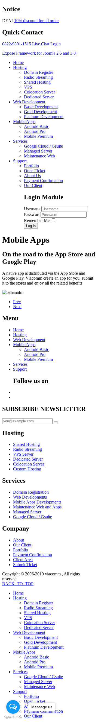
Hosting (20, 67)
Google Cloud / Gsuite (43, 146)
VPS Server (23, 454)
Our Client (33, 185)
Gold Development (40, 111)
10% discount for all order (36, 20)
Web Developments (30, 497)
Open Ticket (34, 170)
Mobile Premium (38, 136)
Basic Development (41, 106)
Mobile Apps (24, 121)
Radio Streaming (38, 77)
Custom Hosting (27, 469)
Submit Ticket (25, 564)
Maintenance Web (39, 156)
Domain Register (38, 72)
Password (32, 214)
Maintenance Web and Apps (37, 507)
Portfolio (31, 165)
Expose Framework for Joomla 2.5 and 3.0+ (40, 53)
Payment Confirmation (43, 180)
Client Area (23, 559)
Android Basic (36, 126)
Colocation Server (39, 92)
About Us (32, 175)
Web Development (29, 101)
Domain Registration (31, 492)
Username (32, 208)
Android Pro (34, 131)
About (18, 540)
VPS (28, 87)
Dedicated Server (39, 97)
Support (20, 161)
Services (20, 141)
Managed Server (38, 151)
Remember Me (37, 220)
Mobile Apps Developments (37, 502)
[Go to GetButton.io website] (13, 717)
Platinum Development (43, 116)
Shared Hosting (37, 82)
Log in (31, 226)
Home (18, 62)
